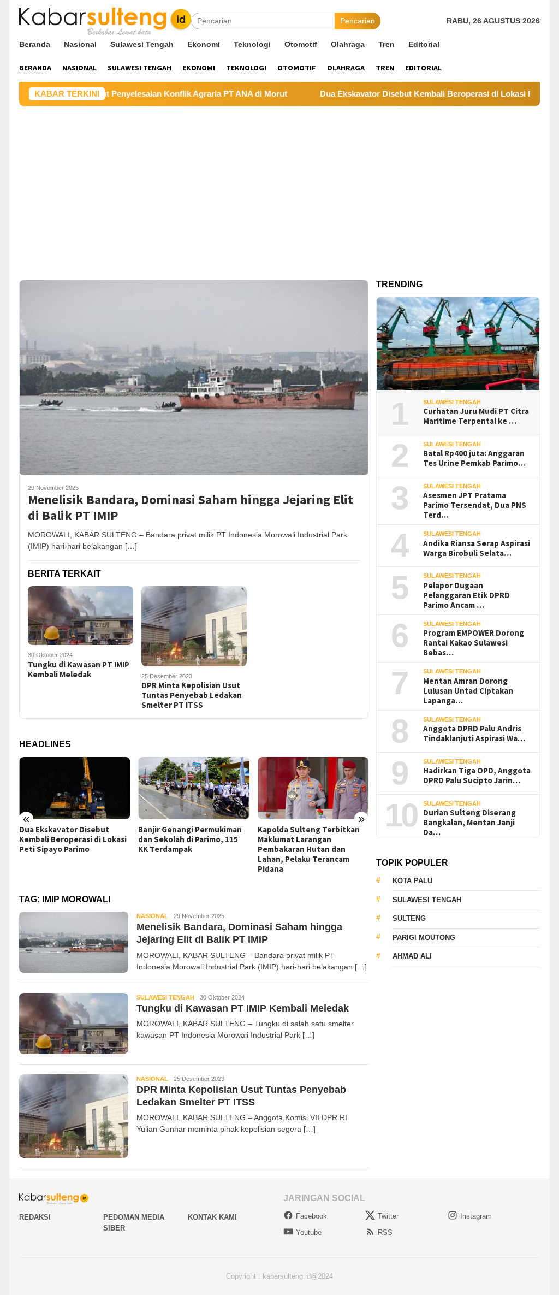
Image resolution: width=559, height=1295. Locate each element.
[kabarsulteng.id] (105, 20)
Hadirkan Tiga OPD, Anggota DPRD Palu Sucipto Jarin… (477, 775)
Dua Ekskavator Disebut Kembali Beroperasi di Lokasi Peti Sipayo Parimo (73, 839)
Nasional (152, 916)
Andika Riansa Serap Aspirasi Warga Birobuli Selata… (476, 548)
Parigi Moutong (424, 937)
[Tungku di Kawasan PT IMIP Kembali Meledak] (80, 615)
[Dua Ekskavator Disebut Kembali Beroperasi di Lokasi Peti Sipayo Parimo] (74, 788)
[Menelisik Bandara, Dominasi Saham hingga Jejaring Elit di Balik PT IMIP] (193, 377)
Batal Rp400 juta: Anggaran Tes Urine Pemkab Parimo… (474, 458)
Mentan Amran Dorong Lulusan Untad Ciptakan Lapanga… (468, 691)
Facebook (311, 1216)
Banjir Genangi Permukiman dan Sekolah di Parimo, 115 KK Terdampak (190, 839)
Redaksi (35, 1217)
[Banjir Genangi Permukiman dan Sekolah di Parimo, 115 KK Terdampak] (193, 788)
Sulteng (409, 918)
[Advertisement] (279, 187)
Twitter (388, 1216)
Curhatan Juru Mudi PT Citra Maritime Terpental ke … (476, 416)
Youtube (309, 1232)
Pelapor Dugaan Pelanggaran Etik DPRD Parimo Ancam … (466, 595)
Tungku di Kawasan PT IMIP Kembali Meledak (78, 669)
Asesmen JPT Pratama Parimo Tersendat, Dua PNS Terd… (474, 505)
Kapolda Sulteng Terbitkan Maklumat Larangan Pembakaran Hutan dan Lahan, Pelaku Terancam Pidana (309, 849)
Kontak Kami (212, 1217)
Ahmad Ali (412, 956)
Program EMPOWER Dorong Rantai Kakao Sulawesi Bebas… (473, 643)
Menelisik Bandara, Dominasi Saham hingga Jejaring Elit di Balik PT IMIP (190, 508)
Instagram (476, 1216)
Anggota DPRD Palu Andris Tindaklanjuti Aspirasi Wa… (474, 733)
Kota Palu (412, 881)
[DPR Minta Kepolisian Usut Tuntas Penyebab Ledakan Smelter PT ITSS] (194, 626)
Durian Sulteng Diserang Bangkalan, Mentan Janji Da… (469, 822)
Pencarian (357, 20)
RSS (385, 1232)
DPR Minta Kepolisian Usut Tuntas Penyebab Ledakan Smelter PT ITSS (191, 695)
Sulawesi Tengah (165, 997)
